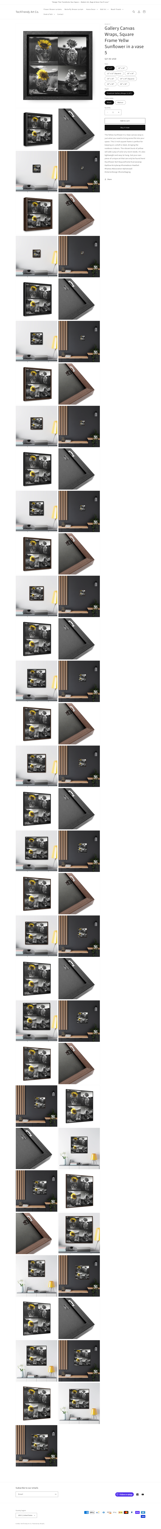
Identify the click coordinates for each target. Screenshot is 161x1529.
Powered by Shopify (38, 1523)
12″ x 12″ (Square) (114, 73)
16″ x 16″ (130, 73)
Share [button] (109, 179)
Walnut (120, 102)
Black (109, 102)
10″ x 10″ (121, 68)
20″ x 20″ (110, 79)
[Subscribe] (55, 1494)
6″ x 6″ (109, 68)
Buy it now (125, 127)
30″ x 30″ (110, 84)
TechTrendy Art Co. (26, 1523)
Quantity (108, 108)
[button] (92, 9)
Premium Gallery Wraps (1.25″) (119, 93)
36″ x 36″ (123, 84)
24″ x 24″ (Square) (127, 79)
